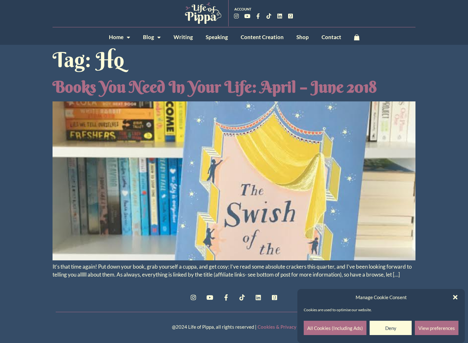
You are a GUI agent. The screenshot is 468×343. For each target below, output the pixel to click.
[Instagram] (236, 15)
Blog (148, 37)
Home (116, 37)
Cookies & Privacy (277, 327)
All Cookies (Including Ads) (335, 328)
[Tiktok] (269, 15)
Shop (302, 37)
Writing (183, 37)
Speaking (217, 37)
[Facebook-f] (258, 15)
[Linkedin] (279, 15)
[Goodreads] (290, 15)
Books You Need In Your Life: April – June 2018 (215, 87)
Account (243, 9)
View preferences (436, 328)
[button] (455, 297)
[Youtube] (247, 15)
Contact (331, 37)
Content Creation (262, 37)
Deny (390, 328)
